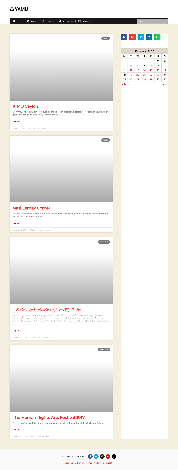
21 (144, 74)
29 (151, 79)
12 (131, 70)
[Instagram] (102, 456)
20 (137, 74)
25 (124, 79)
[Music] (114, 456)
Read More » (18, 121)
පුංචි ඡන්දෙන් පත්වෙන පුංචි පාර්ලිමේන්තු (47, 309)
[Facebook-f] (90, 456)
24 (164, 74)
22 (151, 74)
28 (144, 79)
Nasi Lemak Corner (31, 208)
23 (158, 74)
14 (144, 70)
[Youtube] (108, 456)
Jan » (164, 84)
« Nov (125, 84)
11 (124, 70)
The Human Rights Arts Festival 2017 (49, 417)
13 (137, 70)
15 (151, 70)
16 (158, 70)
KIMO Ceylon (25, 106)
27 (137, 79)
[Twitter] (96, 456)
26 (130, 79)
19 (131, 74)
